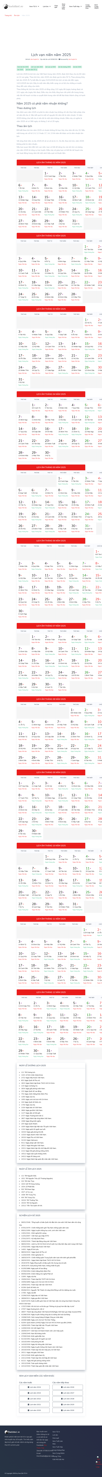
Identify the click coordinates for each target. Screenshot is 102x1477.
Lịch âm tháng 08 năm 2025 (51, 699)
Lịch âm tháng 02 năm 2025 (51, 235)
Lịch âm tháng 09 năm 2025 (51, 772)
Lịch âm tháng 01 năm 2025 (51, 162)
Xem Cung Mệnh (96, 6)
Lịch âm (46, 6)
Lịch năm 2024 (35, 1387)
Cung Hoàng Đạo (88, 6)
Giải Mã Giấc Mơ (58, 1459)
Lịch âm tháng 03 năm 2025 (51, 309)
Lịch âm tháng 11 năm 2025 (51, 918)
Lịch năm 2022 (35, 1399)
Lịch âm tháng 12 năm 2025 (51, 992)
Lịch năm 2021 (35, 1404)
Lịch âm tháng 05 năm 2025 (51, 467)
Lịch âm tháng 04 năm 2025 (51, 394)
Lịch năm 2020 (35, 1410)
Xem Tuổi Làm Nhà (63, 6)
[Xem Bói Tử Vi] (13, 6)
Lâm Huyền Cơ (34, 59)
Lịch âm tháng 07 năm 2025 (51, 625)
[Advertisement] (51, 32)
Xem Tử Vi (33, 6)
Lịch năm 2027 (68, 1393)
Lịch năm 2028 (68, 1399)
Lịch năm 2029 (68, 1404)
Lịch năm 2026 (68, 1387)
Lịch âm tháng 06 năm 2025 (51, 540)
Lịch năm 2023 (35, 1393)
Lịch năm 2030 (68, 1410)
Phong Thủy (56, 1456)
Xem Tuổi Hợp (74, 6)
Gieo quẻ (56, 6)
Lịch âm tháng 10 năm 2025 (51, 845)
